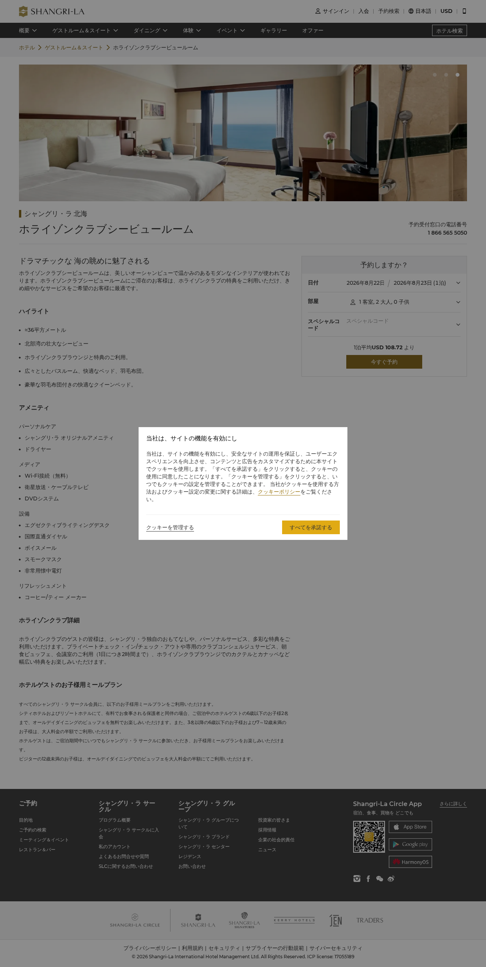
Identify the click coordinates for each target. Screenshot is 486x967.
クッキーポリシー (279, 491)
